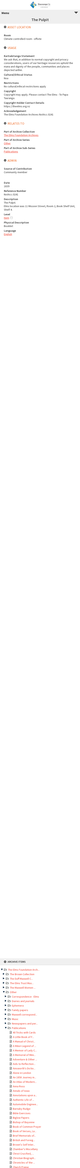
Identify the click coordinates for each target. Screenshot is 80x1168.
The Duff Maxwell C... (21, 978)
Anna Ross (19, 1086)
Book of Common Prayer (27, 1126)
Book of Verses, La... (24, 1131)
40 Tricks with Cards (24, 1032)
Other (13, 992)
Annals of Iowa (21, 1091)
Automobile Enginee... (25, 1104)
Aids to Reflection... (24, 1064)
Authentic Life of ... (23, 1100)
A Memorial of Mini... (24, 1055)
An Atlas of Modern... (25, 1082)
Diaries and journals (23, 1001)
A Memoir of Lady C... (25, 1050)
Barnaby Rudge (21, 1108)
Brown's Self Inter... (24, 1144)
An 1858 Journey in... (24, 1077)
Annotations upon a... (25, 1095)
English (8, 234)
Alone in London (22, 1073)
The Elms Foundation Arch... (23, 969)
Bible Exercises (21, 1113)
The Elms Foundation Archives (21, 135)
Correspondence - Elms (25, 996)
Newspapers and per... (25, 1023)
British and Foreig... (24, 1140)
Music (15, 1019)
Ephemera (18, 1005)
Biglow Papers (21, 1117)
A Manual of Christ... (24, 1041)
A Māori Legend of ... (24, 1046)
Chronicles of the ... (24, 1162)
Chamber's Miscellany (25, 1149)
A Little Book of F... (23, 1037)
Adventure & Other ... (25, 1059)
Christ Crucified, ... (23, 1153)
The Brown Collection (22, 974)
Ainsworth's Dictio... (24, 1068)
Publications (19, 1028)
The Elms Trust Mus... (22, 983)
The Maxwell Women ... (23, 987)
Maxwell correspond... (24, 1014)
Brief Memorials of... (24, 1135)
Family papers (20, 1010)
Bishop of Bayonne (24, 1122)
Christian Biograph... (24, 1158)
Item (6, 218)
